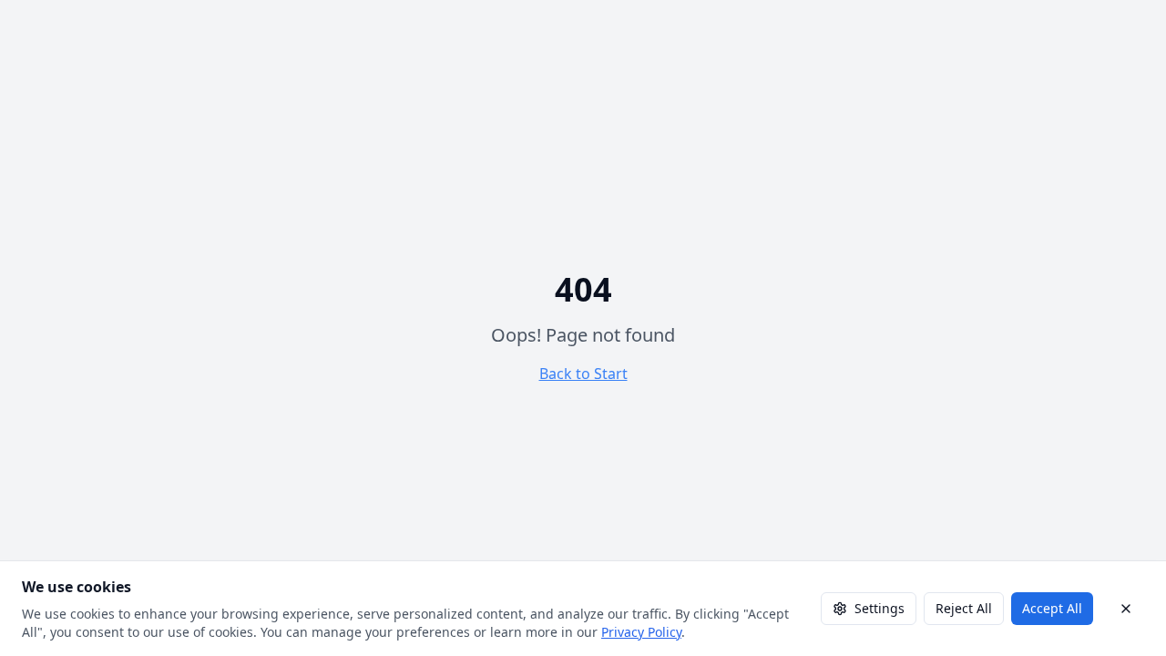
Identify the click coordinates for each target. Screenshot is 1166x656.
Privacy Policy (641, 632)
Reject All (964, 608)
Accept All (1052, 608)
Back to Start (583, 374)
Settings (879, 608)
